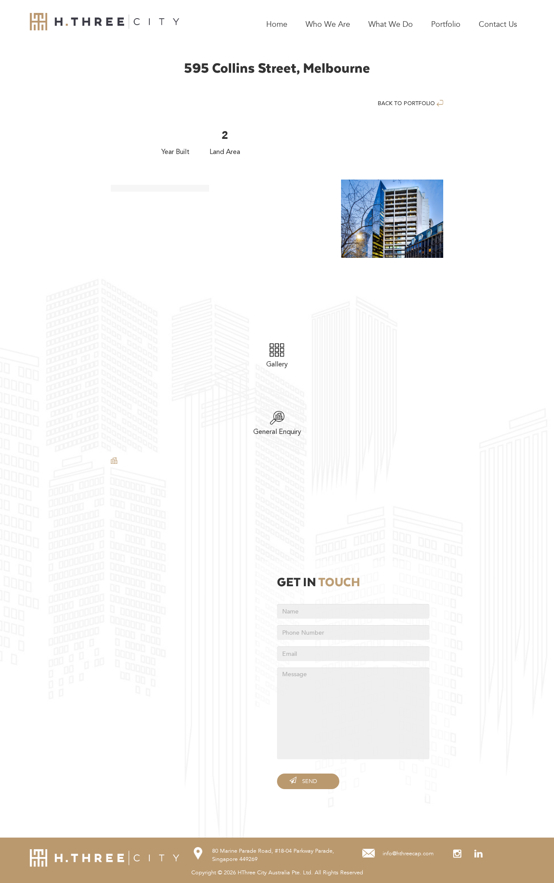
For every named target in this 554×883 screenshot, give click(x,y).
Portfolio (446, 24)
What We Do (390, 24)
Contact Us (498, 24)
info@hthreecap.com (408, 853)
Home (276, 24)
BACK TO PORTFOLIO (407, 103)
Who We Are (328, 24)
